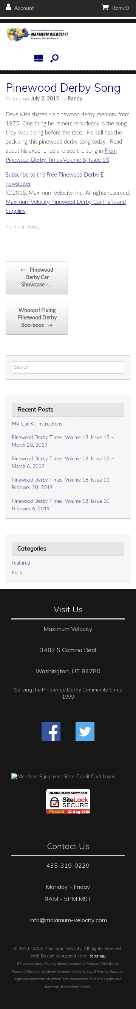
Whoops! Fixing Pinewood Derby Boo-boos (37, 318)
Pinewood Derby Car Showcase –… (36, 278)
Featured (21, 563)
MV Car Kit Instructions (37, 424)
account (23, 8)
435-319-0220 (68, 865)
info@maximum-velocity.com (68, 920)
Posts (33, 227)
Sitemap (98, 956)
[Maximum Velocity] (37, 35)
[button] (54, 58)
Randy (75, 99)
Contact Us (68, 846)
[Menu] (40, 58)
